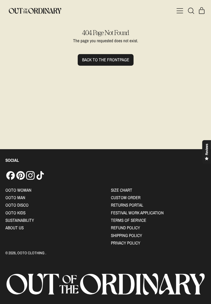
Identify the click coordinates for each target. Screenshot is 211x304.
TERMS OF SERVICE (128, 220)
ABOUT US (14, 228)
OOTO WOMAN (18, 190)
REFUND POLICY (125, 228)
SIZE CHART (121, 190)
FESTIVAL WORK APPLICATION (137, 213)
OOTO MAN (15, 197)
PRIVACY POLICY (125, 243)
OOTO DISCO (17, 205)
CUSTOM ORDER (125, 197)
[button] (191, 11)
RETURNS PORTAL (127, 205)
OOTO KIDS (15, 213)
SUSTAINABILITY (19, 220)
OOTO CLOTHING (31, 253)
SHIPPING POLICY (126, 235)
